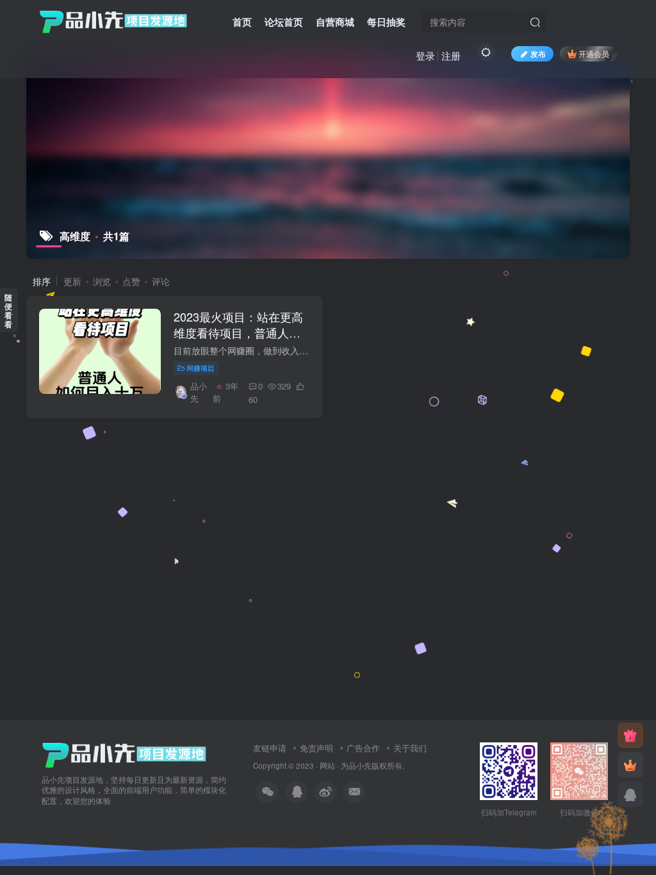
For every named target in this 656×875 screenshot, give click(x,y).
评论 (161, 281)
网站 (327, 765)
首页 (242, 22)
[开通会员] (630, 765)
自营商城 (335, 22)
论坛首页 (284, 22)
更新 (72, 281)
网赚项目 (200, 368)
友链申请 (269, 748)
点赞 (131, 281)
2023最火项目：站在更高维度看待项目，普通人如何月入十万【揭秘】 (238, 332)
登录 (425, 55)
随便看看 (8, 310)
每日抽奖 (386, 22)
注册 (451, 55)
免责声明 (316, 748)
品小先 (360, 765)
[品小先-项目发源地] (124, 754)
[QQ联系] (630, 794)
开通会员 (593, 53)
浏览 (102, 281)
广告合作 (363, 748)
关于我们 (410, 748)
